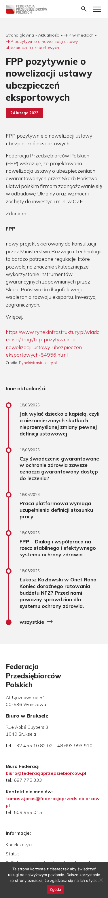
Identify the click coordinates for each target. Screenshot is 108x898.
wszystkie (36, 621)
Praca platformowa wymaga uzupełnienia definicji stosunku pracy (56, 510)
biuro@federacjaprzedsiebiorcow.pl (46, 773)
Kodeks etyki (19, 844)
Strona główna (20, 35)
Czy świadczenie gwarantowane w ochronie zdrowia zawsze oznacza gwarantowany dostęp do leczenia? (59, 468)
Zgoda (55, 889)
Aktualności (49, 35)
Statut (12, 854)
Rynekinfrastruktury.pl (38, 362)
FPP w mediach (79, 35)
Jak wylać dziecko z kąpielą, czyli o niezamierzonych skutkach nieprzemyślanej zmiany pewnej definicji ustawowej (59, 423)
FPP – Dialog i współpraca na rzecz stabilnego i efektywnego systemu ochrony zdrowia (58, 548)
